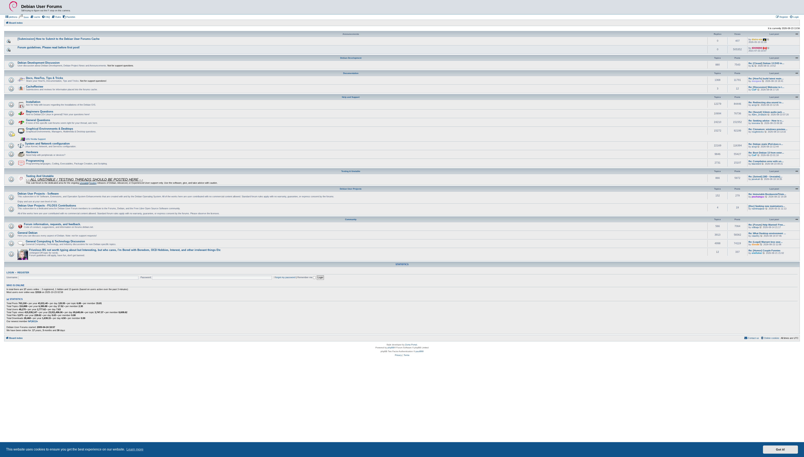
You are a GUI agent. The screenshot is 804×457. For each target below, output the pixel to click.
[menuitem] (11, 16)
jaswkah (756, 179)
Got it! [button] (780, 449)
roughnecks (758, 131)
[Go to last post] (768, 39)
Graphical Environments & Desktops (49, 128)
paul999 (420, 351)
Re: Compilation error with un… (766, 161)
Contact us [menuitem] (753, 338)
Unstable (84, 183)
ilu (753, 66)
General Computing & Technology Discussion (55, 241)
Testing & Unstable (350, 171)
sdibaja (755, 227)
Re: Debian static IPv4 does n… (766, 144)
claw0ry (756, 236)
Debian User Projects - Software (38, 193)
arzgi (754, 105)
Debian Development (350, 58)
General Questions (38, 120)
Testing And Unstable (40, 176)
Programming (35, 160)
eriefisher (757, 253)
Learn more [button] (134, 449)
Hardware (32, 152)
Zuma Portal (411, 344)
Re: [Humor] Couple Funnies (764, 250)
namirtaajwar (758, 208)
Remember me (305, 277)
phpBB (391, 347)
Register (23, 272)
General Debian (27, 232)
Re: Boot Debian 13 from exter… (766, 152)
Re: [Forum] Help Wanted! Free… (767, 224)
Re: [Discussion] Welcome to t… (766, 87)
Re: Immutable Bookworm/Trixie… (767, 194)
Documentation (350, 73)
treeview (756, 123)
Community (351, 219)
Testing (93, 183)
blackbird (756, 164)
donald (755, 244)
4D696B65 (757, 48)
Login (10, 272)
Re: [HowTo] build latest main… (766, 78)
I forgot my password (284, 277)
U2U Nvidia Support (36, 139)
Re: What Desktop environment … (767, 233)
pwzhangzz (758, 196)
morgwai (756, 81)
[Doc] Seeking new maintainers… (767, 206)
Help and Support (350, 97)
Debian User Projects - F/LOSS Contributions (47, 205)
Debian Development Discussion (39, 62)
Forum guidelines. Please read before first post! (49, 47)
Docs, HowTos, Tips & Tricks (44, 78)
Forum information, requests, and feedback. (52, 224)
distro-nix (757, 39)
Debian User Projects (351, 189)
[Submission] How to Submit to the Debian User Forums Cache (58, 38)
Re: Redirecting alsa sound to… (766, 102)
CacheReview (34, 86)
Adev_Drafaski (759, 114)
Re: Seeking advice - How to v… (766, 120)
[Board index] (13, 6)
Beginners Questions (39, 111)
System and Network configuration (47, 143)
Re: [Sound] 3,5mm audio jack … (767, 112)
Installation (33, 101)
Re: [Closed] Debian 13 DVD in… (766, 63)
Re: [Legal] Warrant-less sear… (766, 242)
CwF (754, 89)
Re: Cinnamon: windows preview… (768, 129)
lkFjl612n (33, 321)
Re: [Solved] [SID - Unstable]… (765, 176)
